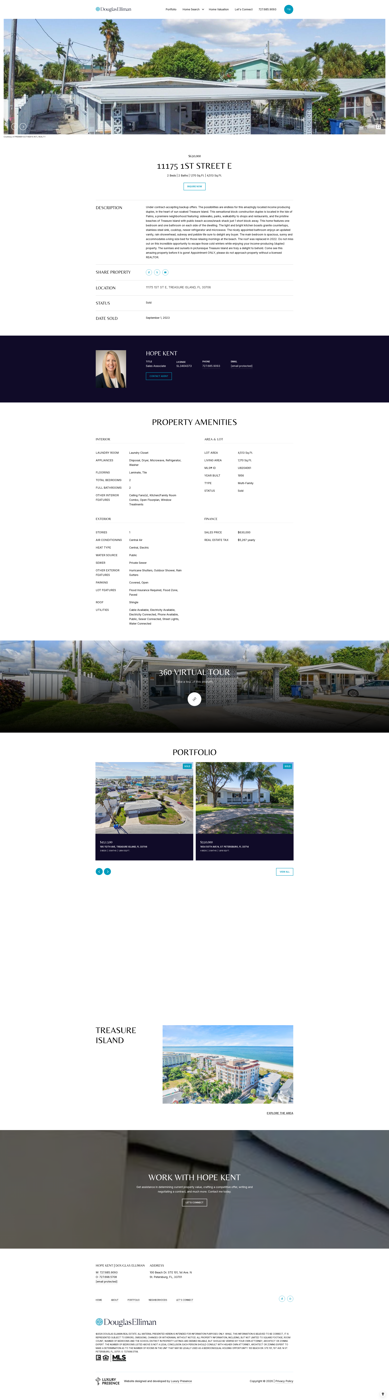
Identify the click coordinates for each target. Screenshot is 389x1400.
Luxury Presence (181, 1381)
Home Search (191, 9)
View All (285, 871)
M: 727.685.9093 (107, 1272)
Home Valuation (219, 9)
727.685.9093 (267, 9)
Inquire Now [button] (194, 186)
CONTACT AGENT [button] (159, 376)
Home (99, 1300)
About (115, 1300)
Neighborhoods (158, 1300)
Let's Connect (244, 9)
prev (14, 126)
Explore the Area (280, 1113)
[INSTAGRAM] (290, 1299)
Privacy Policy (284, 1381)
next (22, 126)
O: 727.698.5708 (106, 1277)
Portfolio (171, 9)
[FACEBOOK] (282, 1299)
